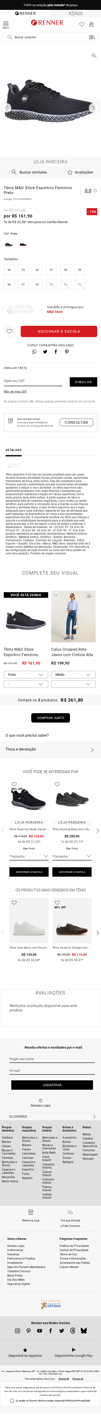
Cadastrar (52, 1085)
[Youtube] (40, 1331)
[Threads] (73, 1332)
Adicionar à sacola (59, 331)
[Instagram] (17, 1331)
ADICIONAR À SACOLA (29, 872)
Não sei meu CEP (15, 391)
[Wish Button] (9, 331)
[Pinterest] (28, 1331)
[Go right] (94, 108)
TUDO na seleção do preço (50, 5)
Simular (83, 382)
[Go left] (7, 108)
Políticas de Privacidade (67, 1387)
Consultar (76, 422)
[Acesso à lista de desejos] (82, 25)
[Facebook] (51, 1331)
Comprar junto (50, 718)
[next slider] (2, 830)
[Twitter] (62, 1331)
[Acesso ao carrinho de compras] (91, 25)
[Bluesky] (84, 1332)
